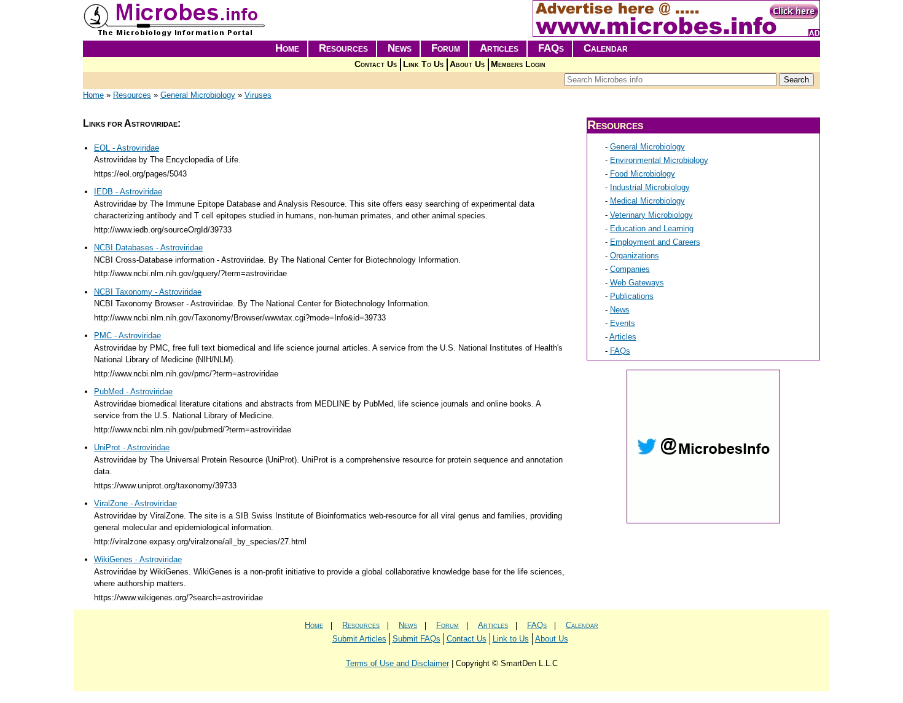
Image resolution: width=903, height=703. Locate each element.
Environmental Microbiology (659, 160)
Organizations (634, 255)
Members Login (518, 64)
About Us (467, 64)
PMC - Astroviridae (127, 335)
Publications (632, 296)
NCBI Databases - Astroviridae (148, 247)
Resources (343, 48)
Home (287, 48)
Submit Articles (359, 638)
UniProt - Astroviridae (132, 447)
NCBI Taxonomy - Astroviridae (147, 291)
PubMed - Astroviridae (133, 391)
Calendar (606, 48)
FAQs (551, 48)
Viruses (258, 95)
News (400, 48)
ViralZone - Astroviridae (135, 503)
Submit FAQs (416, 638)
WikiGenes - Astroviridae (138, 559)
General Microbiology (197, 95)
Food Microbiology (642, 173)
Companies (630, 269)
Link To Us (423, 64)
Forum (445, 48)
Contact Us (375, 64)
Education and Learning (652, 228)
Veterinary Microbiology (651, 215)
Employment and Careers (655, 242)
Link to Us (511, 638)
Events (622, 323)
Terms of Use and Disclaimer (397, 663)
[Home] (175, 34)
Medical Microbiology (647, 200)
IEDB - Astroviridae (128, 191)
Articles (499, 48)
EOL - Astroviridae (126, 148)
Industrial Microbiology (650, 187)
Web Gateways (637, 282)
